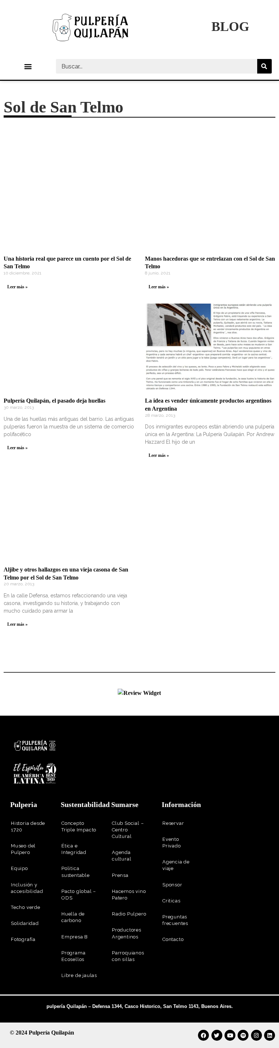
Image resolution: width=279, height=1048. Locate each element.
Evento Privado (171, 843)
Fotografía (23, 939)
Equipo (19, 868)
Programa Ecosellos (73, 956)
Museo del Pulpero (23, 849)
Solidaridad (25, 923)
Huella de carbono (73, 917)
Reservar (173, 823)
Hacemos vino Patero (129, 895)
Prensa (120, 875)
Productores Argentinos (126, 933)
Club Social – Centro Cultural (127, 829)
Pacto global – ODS (78, 895)
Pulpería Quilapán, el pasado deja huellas (54, 401)
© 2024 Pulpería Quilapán (42, 1032)
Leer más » (17, 286)
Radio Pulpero (129, 914)
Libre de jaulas (79, 975)
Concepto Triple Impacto (78, 826)
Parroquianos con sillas (128, 956)
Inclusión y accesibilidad (27, 888)
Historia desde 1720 (28, 826)
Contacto (172, 939)
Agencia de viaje (176, 865)
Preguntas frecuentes (175, 920)
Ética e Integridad (73, 849)
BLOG (230, 26)
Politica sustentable (75, 872)
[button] (28, 66)
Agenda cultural (121, 856)
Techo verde (25, 907)
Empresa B (74, 937)
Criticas (171, 900)
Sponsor (172, 884)
